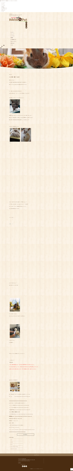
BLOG (12, 444)
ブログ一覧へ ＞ (25, 434)
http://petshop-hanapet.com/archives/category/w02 (23, 416)
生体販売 (12, 37)
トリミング (3, 4)
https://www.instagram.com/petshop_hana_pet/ (27, 429)
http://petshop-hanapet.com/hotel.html (22, 407)
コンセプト (3, 3)
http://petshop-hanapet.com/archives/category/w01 (22, 396)
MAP (19, 462)
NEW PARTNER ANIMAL (14, 446)
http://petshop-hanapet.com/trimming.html (22, 405)
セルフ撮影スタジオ (13, 39)
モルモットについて (13, 41)
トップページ (3, 2)
